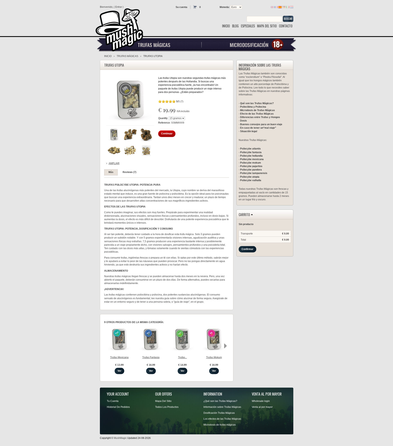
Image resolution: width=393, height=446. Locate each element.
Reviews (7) (129, 172)
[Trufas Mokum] (214, 339)
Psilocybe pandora (251, 169)
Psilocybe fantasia (251, 152)
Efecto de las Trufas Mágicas (257, 113)
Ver (119, 370)
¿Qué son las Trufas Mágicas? (220, 401)
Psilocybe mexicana (252, 159)
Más (110, 172)
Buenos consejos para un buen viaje (261, 124)
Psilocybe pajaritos (251, 166)
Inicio (108, 56)
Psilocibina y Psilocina (253, 106)
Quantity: (163, 118)
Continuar (167, 133)
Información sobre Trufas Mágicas (222, 407)
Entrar (118, 7)
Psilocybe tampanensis (253, 173)
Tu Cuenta (113, 401)
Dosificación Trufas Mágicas (219, 412)
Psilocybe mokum (250, 162)
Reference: (164, 122)
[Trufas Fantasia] (151, 339)
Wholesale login (261, 401)
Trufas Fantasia (150, 357)
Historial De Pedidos (118, 407)
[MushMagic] (121, 28)
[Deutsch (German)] (284, 7)
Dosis (243, 120)
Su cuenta (181, 7)
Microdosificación (249, 44)
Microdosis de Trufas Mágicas (257, 110)
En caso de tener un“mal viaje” (258, 127)
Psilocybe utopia (249, 176)
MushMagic (120, 438)
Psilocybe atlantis (250, 148)
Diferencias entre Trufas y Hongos (260, 117)
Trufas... (182, 357)
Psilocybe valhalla (250, 180)
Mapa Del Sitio (163, 401)
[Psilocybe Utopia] (114, 135)
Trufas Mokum (214, 357)
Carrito (244, 215)
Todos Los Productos (166, 407)
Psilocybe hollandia (251, 155)
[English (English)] (272, 7)
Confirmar (247, 249)
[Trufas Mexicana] (119, 339)
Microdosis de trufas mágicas (219, 424)
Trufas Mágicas (154, 44)
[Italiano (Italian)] (287, 7)
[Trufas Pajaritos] (182, 339)
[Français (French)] (276, 7)
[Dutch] (291, 7)
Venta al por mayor (262, 407)
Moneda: (225, 7)
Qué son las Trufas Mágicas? (257, 103)
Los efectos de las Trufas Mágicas (222, 418)
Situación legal (248, 131)
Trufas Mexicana (119, 357)
